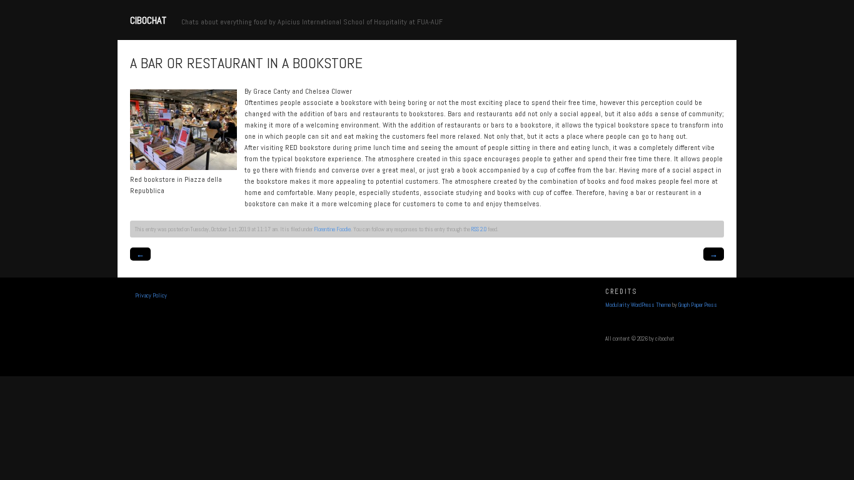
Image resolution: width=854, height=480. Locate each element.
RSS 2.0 (478, 229)
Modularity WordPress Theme (638, 305)
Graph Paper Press (697, 305)
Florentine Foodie (332, 229)
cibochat (148, 20)
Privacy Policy (151, 295)
